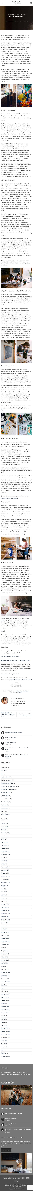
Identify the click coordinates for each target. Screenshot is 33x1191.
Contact (26, 1184)
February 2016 (5, 994)
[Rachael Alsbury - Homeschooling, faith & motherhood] (16, 3)
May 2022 (4, 864)
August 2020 (4, 923)
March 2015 (4, 1025)
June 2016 (4, 985)
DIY (2, 774)
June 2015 (4, 1016)
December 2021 (5, 873)
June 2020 (4, 929)
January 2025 (5, 826)
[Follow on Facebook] (2, 1082)
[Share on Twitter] (15, 685)
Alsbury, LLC (21, 1189)
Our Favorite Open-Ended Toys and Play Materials (16, 755)
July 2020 (4, 926)
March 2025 (4, 823)
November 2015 (5, 1003)
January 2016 (5, 997)
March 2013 (4, 1053)
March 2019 (4, 950)
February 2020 (5, 932)
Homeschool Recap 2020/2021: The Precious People (8, 714)
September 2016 (5, 981)
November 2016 (5, 975)
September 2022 (5, 854)
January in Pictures (10, 742)
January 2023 (5, 845)
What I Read (4, 814)
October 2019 (5, 944)
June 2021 (4, 892)
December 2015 (5, 1000)
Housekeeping (5, 795)
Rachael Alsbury (23, 20)
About (5, 1184)
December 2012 (5, 1056)
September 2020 (5, 919)
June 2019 (4, 947)
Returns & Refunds (22, 1185)
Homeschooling (21, 14)
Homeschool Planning (7, 783)
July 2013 (4, 1050)
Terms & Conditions (10, 1185)
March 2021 (4, 901)
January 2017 (5, 969)
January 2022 (5, 870)
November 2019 (5, 941)
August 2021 (4, 885)
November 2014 (5, 1034)
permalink (19, 692)
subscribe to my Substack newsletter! (21, 679)
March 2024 (4, 829)
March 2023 (4, 842)
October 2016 (5, 978)
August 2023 (4, 836)
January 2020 (5, 935)
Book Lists (4, 770)
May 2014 (4, 1043)
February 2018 (5, 960)
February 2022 (5, 867)
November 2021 (5, 876)
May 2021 (4, 895)
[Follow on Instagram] (5, 1082)
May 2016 (4, 988)
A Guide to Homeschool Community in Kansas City (18, 748)
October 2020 (5, 916)
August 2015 (4, 1012)
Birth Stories (4, 767)
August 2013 (4, 1047)
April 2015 (4, 1022)
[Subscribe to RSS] (12, 1082)
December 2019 (5, 938)
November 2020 (5, 913)
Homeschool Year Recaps (8, 789)
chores (18, 629)
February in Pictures (10, 737)
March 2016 (4, 991)
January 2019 (5, 954)
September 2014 (5, 1037)
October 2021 (5, 879)
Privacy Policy (17, 1186)
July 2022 (4, 857)
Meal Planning (5, 802)
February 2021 (5, 904)
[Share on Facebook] (12, 685)
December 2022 (5, 848)
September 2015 (5, 1009)
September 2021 (5, 882)
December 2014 (5, 1031)
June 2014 (4, 1040)
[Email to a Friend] (18, 685)
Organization (4, 805)
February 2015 (5, 1028)
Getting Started (12, 14)
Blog (9, 1184)
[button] (2, 3)
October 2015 (5, 1006)
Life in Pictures (5, 798)
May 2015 (4, 1019)
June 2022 (4, 861)
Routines (3, 811)
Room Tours (4, 808)
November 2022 (5, 851)
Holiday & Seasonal (6, 780)
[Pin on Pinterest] (21, 685)
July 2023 (4, 839)
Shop (21, 1184)
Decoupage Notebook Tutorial (13, 732)
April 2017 (4, 966)
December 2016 (5, 972)
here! (2, 410)
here (2, 620)
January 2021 (5, 907)
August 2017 (4, 963)
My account (15, 1184)
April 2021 (4, 898)
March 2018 (4, 957)
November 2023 (5, 833)
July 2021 (4, 888)
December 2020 (5, 910)
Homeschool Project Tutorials (9, 786)
